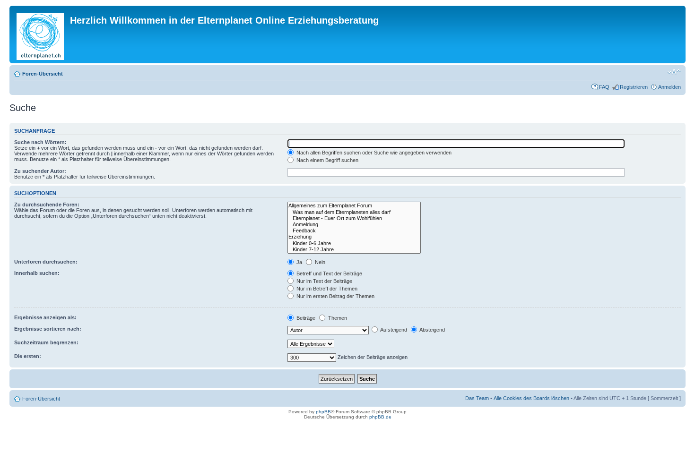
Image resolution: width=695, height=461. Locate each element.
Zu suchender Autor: (40, 171)
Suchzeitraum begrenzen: (46, 342)
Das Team (477, 398)
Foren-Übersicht (42, 74)
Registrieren (634, 87)
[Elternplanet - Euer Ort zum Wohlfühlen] (354, 218)
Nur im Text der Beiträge (323, 281)
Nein (319, 262)
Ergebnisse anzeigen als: (45, 317)
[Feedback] (354, 231)
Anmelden (669, 87)
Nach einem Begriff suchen (326, 160)
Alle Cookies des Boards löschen (531, 398)
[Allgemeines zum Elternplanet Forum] (354, 206)
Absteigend (431, 330)
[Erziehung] (354, 237)
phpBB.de (380, 416)
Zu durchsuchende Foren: (46, 204)
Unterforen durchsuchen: (46, 262)
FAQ (604, 87)
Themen (337, 318)
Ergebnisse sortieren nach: (47, 329)
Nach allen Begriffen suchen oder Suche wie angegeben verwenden (373, 152)
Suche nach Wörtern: (40, 142)
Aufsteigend (393, 330)
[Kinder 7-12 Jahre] (354, 250)
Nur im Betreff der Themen (326, 288)
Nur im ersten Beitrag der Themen (334, 296)
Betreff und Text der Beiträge (328, 273)
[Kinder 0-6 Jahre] (354, 243)
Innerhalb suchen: (37, 273)
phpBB (323, 411)
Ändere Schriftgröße (674, 72)
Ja (298, 262)
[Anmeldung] (354, 225)
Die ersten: (27, 356)
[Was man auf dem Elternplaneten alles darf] (354, 212)
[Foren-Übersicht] (41, 34)
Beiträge (305, 318)
